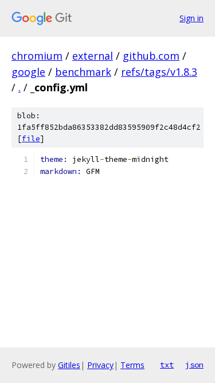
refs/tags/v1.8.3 (159, 72)
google (28, 72)
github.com (151, 56)
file (31, 139)
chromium (36, 56)
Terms (132, 364)
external (92, 56)
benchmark (83, 72)
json (194, 364)
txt (167, 364)
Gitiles (69, 364)
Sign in (191, 18)
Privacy (100, 364)
